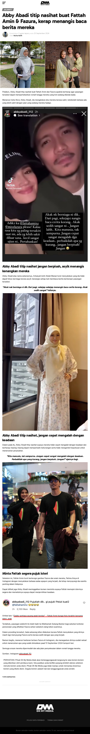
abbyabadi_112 (25, 653)
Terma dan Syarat (55, 720)
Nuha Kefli (18, 36)
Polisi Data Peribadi (36, 720)
